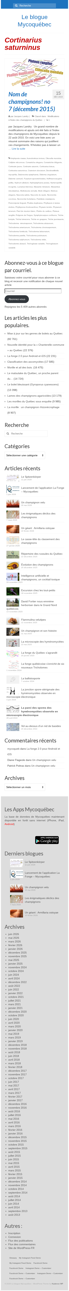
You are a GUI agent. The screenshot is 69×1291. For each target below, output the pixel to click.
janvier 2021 (15, 1007)
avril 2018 (14, 1059)
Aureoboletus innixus (36, 158)
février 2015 (15, 1174)
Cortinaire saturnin (30, 166)
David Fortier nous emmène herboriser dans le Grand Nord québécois (31, 605)
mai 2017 (13, 1085)
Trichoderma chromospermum (43, 227)
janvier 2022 (15, 993)
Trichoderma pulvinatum (36, 235)
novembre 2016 (17, 1107)
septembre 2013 (17, 1211)
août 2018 (14, 1052)
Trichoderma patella (16, 235)
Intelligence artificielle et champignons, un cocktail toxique (40, 577)
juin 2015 (13, 1159)
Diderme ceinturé (15, 179)
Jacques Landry (21, 116)
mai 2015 (13, 1163)
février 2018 (15, 1067)
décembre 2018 (17, 1044)
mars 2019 (14, 1037)
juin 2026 (13, 934)
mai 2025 (13, 959)
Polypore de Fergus (24, 215)
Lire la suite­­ (18, 148)
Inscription (14, 1233)
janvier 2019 (15, 1041)
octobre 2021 (16, 996)
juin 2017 (13, 1081)
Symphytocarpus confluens (45, 215)
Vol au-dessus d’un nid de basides (41, 726)
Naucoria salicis (22, 195)
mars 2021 (14, 1004)
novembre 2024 (17, 967)
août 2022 (14, 985)
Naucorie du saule (38, 195)
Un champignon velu (33, 502)
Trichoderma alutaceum (43, 223)
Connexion (14, 1236)
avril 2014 (14, 1207)
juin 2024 (13, 974)
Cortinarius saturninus (17, 170)
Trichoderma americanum (19, 227)
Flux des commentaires (22, 1244)
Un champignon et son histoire (39, 630)
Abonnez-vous (16, 299)
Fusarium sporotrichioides (34, 179)
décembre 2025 (17, 952)
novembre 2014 (17, 1185)
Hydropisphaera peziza (39, 183)
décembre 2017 (17, 1070)
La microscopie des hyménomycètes (42, 641)
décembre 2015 (17, 1137)
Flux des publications (20, 1240)
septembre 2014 (17, 1192)
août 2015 (14, 1151)
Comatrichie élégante (53, 162)
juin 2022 (13, 989)
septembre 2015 (17, 1148)
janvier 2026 (15, 948)
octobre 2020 (16, 1015)
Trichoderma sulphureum (18, 240)
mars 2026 (14, 941)
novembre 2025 (17, 956)
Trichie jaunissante (56, 219)
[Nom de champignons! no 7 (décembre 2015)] (34, 72)
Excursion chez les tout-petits (38, 590)
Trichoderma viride (38, 240)
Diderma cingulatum (48, 175)
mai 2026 (13, 937)
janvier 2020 (15, 1030)
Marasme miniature (42, 187)
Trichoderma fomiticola (17, 231)
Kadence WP (57, 1284)
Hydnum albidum (22, 183)
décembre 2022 (17, 982)
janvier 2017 (15, 1100)
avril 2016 (14, 1122)
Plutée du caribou (44, 211)
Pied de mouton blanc (26, 211)
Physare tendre (45, 207)
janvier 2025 (15, 963)
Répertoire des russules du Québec (42, 553)
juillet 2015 (14, 1155)
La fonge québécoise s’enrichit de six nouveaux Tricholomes (42, 665)
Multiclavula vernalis (28, 191)
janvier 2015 (15, 1177)
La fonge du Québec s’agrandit (39, 652)
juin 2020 (13, 1019)
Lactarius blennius (25, 187)
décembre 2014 (17, 1181)
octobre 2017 (16, 1078)
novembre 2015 (17, 1140)
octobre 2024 (16, 971)
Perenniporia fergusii (17, 203)
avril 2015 (14, 1166)
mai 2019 (13, 1033)
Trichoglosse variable (36, 244)
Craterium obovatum (36, 170)
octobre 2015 (16, 1144)
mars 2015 (14, 1170)
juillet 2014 (14, 1199)
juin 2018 (13, 1055)
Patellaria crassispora (46, 199)
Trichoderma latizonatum (39, 231)
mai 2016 (13, 1118)
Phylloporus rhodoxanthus (26, 207)
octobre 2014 (16, 1188)
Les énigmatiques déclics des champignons (38, 515)
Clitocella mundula (53, 158)
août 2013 (14, 1214)
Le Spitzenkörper (31, 476)
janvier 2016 (15, 1133)
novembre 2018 (17, 1048)
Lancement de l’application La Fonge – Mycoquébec (42, 489)
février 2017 (15, 1096)
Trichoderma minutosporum (20, 223)
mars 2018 (14, 1063)
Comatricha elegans (34, 162)
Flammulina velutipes (33, 619)
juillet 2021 (14, 1000)
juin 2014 (13, 1203)
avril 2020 (14, 1022)
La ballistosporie (30, 678)
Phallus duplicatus (35, 203)
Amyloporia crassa (18, 158)
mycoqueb (13, 748)
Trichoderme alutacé (17, 244)
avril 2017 (14, 1089)
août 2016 (14, 1111)
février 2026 (15, 945)
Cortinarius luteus (47, 166)
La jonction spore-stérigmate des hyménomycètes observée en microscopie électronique (32, 693)
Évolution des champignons (37, 564)
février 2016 (15, 1129)
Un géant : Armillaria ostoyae (38, 528)
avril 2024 (14, 978)
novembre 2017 (17, 1074)
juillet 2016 (14, 1115)
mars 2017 (14, 1092)
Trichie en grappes (39, 219)
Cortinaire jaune (15, 166)
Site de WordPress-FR (21, 1248)
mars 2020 (14, 1026)
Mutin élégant (44, 191)
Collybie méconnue (16, 162)
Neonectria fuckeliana (26, 199)
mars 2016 (14, 1126)
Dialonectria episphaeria (28, 175)
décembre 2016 (17, 1103)
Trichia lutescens (23, 219)
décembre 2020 (17, 1011)
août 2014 (14, 1196)
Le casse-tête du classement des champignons (40, 541)
